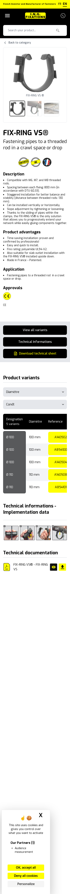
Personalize (26, 884)
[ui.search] (57, 30)
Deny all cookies (26, 876)
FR (59, 4)
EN (65, 4)
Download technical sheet (37, 353)
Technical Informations (35, 342)
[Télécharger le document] (62, 567)
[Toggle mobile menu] (7, 16)
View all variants (35, 330)
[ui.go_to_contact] (63, 16)
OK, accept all (26, 867)
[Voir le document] (53, 567)
